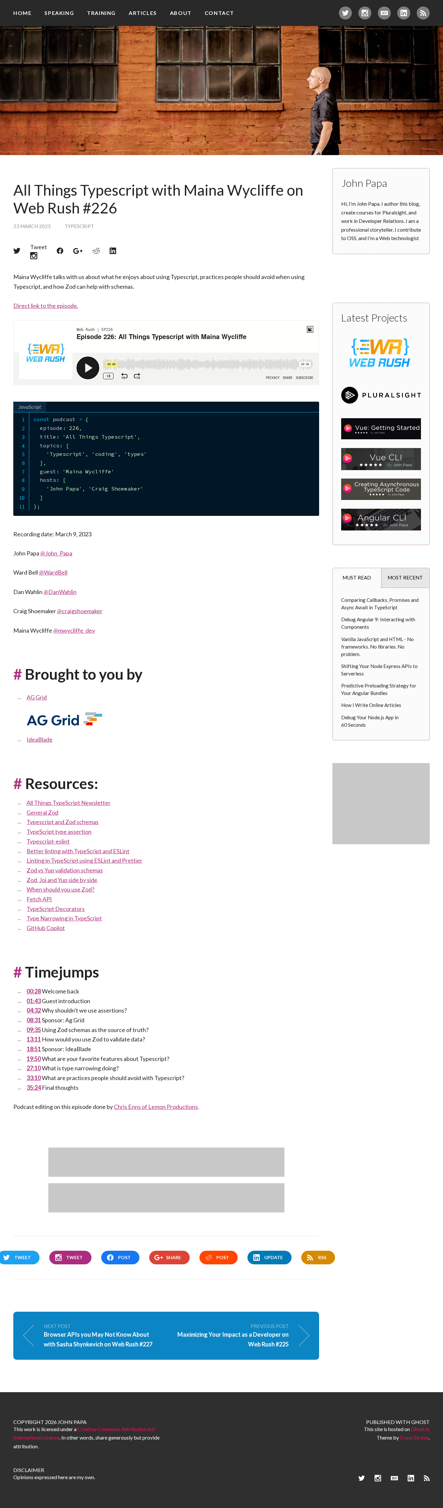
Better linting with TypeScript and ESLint (78, 851)
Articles (143, 13)
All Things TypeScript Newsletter (69, 802)
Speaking (59, 13)
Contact (219, 13)
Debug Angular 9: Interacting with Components (378, 623)
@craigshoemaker (79, 610)
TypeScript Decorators (56, 908)
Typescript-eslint (48, 841)
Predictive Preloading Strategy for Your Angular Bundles (378, 689)
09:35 (34, 1029)
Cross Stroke (414, 1437)
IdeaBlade (40, 739)
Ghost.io (420, 1429)
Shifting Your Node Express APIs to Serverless (379, 669)
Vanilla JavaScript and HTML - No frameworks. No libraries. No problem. (377, 646)
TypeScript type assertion (59, 831)
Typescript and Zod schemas (63, 821)
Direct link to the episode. (45, 305)
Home (22, 13)
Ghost (420, 1422)
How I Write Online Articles (371, 705)
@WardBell (53, 572)
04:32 (34, 1010)
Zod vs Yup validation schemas (65, 870)
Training (101, 13)
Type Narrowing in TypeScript (64, 918)
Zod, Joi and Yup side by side (62, 879)
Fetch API (39, 899)
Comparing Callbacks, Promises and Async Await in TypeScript (380, 603)
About (181, 13)
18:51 (34, 1048)
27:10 (34, 1068)
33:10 (34, 1077)
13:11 (34, 1039)
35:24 (34, 1087)
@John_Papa (56, 553)
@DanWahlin (60, 591)
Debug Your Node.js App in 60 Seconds (370, 721)
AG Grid (37, 697)
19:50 (34, 1058)
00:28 (34, 991)
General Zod (42, 812)
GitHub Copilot (46, 927)
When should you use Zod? (60, 889)
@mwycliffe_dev (74, 630)
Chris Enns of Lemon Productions (156, 1106)
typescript (79, 226)
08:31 (34, 1020)
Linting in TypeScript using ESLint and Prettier (84, 860)
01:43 (34, 1000)
